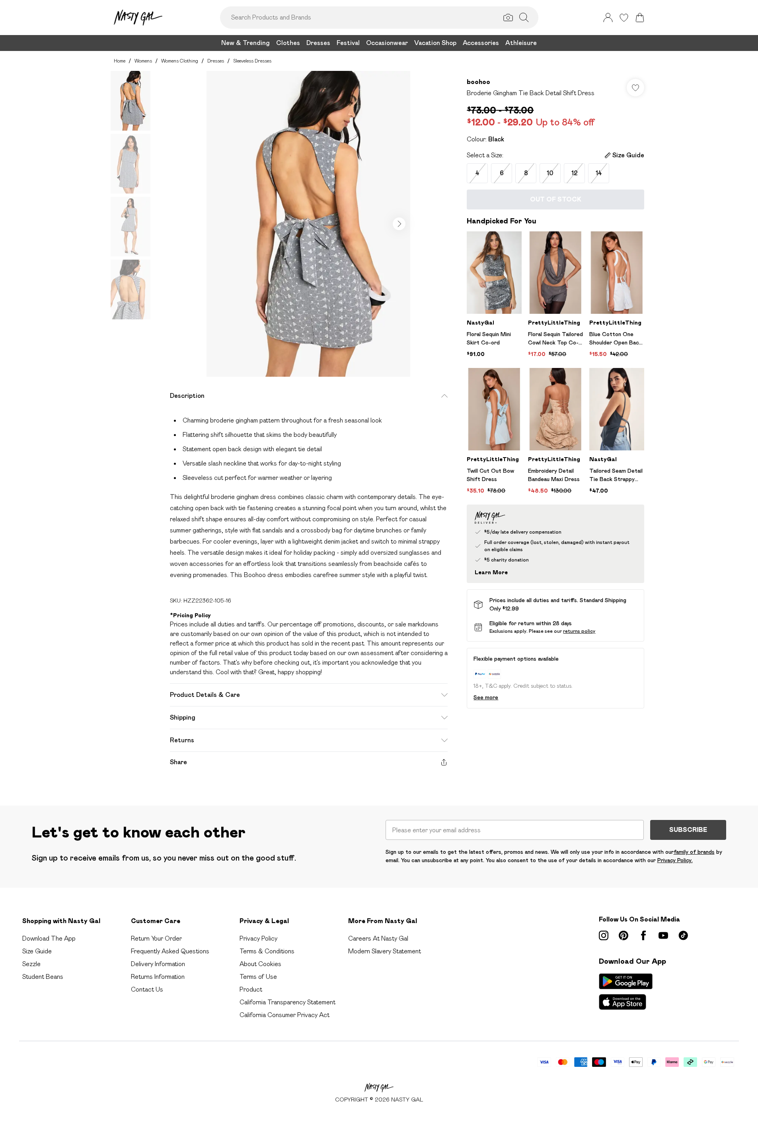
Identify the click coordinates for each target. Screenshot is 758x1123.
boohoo (478, 81)
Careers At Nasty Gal (378, 938)
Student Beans (42, 976)
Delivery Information (158, 964)
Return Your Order (156, 938)
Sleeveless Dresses (252, 60)
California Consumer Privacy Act (284, 1014)
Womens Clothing (179, 60)
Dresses (215, 60)
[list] (308, 224)
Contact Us (147, 989)
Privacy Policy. (675, 860)
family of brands (694, 852)
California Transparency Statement (287, 1002)
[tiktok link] (683, 935)
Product (251, 989)
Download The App (49, 938)
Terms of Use (258, 976)
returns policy (579, 631)
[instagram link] (603, 935)
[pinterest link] (623, 935)
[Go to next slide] (399, 223)
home (119, 60)
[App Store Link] (626, 991)
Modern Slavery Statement (384, 951)
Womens (143, 60)
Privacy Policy (258, 938)
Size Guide (37, 951)
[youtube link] (663, 935)
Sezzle (31, 964)
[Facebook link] (643, 935)
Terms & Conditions (267, 951)
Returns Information (158, 976)
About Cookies (260, 964)
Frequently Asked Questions (170, 951)
